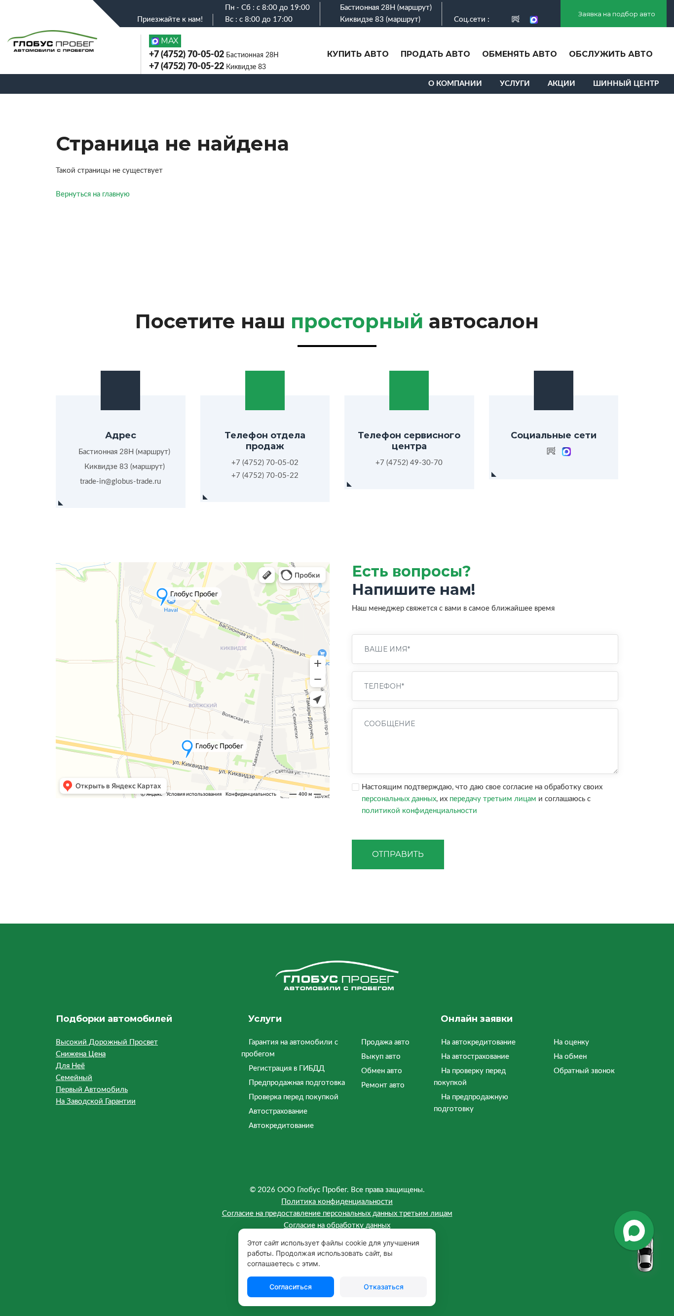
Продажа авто (385, 1042)
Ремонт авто (383, 1085)
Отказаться (384, 1286)
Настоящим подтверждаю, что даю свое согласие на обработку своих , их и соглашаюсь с (482, 798)
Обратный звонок (584, 1071)
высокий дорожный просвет (107, 1042)
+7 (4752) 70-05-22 (207, 66)
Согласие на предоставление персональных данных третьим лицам (337, 1213)
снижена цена (81, 1054)
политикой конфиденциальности (419, 810)
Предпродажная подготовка (297, 1082)
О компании (455, 83)
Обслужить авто (611, 54)
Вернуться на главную (93, 194)
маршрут (414, 7)
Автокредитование (281, 1125)
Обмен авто (381, 1071)
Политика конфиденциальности (337, 1201)
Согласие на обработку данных (337, 1225)
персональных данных (399, 799)
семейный (74, 1078)
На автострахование (475, 1056)
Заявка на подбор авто (616, 14)
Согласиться (290, 1286)
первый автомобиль (92, 1089)
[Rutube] (515, 19)
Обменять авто (519, 54)
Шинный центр (626, 83)
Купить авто (358, 54)
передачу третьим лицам (492, 799)
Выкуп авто (381, 1056)
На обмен (570, 1056)
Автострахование (278, 1111)
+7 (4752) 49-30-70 (409, 462)
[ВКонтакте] (498, 19)
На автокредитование (478, 1042)
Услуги (515, 83)
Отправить (398, 854)
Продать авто (435, 54)
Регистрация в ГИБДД (287, 1068)
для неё (70, 1066)
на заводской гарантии (96, 1101)
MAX (169, 40)
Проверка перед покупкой (293, 1097)
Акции (561, 83)
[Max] (534, 19)
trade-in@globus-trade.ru (120, 481)
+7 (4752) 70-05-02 (214, 54)
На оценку (571, 1042)
